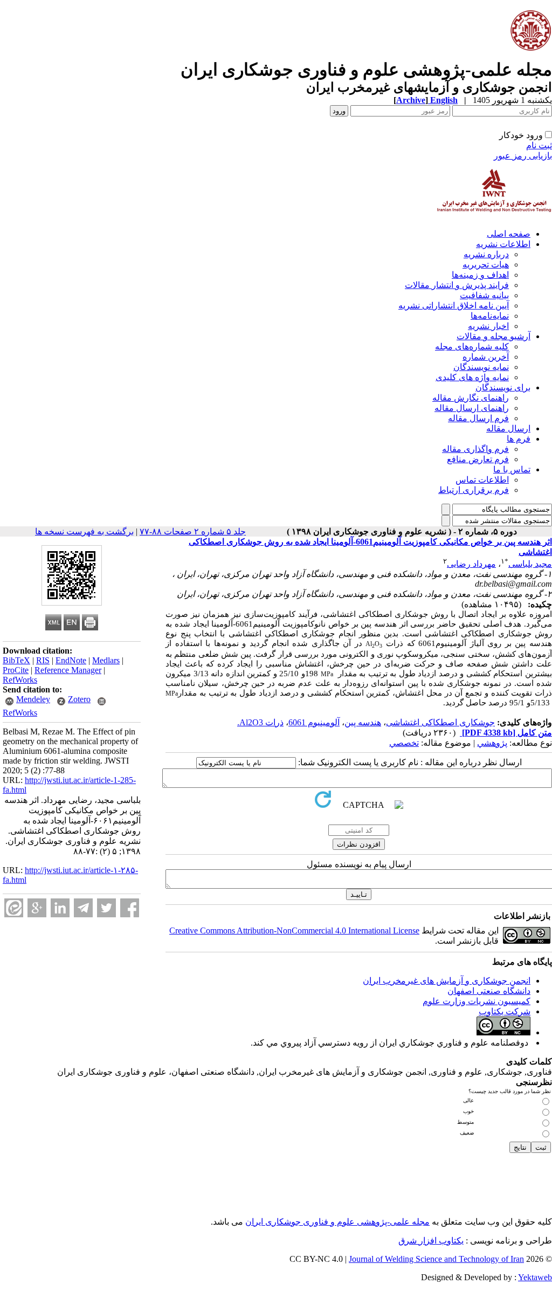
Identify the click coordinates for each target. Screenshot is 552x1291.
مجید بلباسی (530, 563)
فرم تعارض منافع (478, 459)
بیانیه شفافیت (484, 295)
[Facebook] (129, 907)
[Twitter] (106, 907)
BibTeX (16, 660)
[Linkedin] (60, 907)
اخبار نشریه (488, 326)
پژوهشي (492, 742)
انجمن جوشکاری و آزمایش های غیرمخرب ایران (446, 980)
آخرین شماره (486, 356)
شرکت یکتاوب (504, 1011)
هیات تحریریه (486, 264)
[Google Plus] (36, 907)
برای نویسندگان (502, 387)
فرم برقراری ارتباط (473, 490)
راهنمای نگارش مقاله (470, 397)
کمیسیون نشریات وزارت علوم (476, 1001)
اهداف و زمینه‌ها (480, 274)
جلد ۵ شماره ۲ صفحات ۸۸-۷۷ (193, 531)
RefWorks (20, 679)
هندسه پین (362, 722)
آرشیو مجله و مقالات (493, 336)
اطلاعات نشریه (503, 244)
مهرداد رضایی (471, 563)
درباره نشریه (486, 254)
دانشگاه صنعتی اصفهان (488, 990)
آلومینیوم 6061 (314, 722)
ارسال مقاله (508, 428)
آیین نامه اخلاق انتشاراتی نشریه (453, 305)
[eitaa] (13, 907)
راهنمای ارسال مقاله (471, 408)
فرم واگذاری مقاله (475, 449)
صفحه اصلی (508, 233)
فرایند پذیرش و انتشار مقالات (457, 285)
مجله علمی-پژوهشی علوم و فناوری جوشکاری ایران (337, 1221)
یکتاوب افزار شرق (431, 1240)
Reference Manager (67, 670)
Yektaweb (535, 1277)
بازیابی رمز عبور (523, 155)
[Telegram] (83, 907)
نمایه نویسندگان (481, 367)
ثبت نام (539, 145)
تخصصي (404, 742)
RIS (43, 660)
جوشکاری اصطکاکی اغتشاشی (440, 722)
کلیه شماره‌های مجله (472, 346)
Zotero (79, 699)
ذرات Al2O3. (260, 722)
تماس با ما (511, 469)
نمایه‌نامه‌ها (490, 315)
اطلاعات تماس (482, 479)
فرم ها (518, 438)
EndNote (71, 660)
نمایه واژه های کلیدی (472, 377)
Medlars (106, 660)
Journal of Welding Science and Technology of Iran (436, 1258)
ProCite (16, 670)
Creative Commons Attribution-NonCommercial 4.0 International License (294, 930)
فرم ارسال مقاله (478, 418)
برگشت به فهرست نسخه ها (84, 531)
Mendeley (33, 699)
